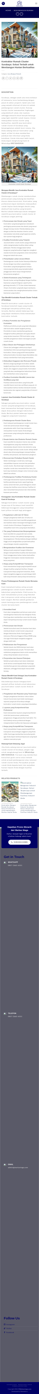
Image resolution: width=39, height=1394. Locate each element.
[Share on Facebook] (7, 78)
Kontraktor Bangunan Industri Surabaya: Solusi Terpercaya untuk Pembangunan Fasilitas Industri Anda (29, 808)
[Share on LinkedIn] (21, 78)
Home (8, 10)
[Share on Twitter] (10, 78)
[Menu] (36, 3)
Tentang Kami (12, 1384)
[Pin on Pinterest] (17, 78)
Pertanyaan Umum (25, 1384)
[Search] (3, 3)
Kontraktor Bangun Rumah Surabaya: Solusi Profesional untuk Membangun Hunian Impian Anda (9, 808)
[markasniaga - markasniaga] (19, 3)
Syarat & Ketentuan (19, 1386)
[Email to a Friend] (14, 78)
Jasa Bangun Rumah (23, 10)
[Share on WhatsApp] (3, 78)
